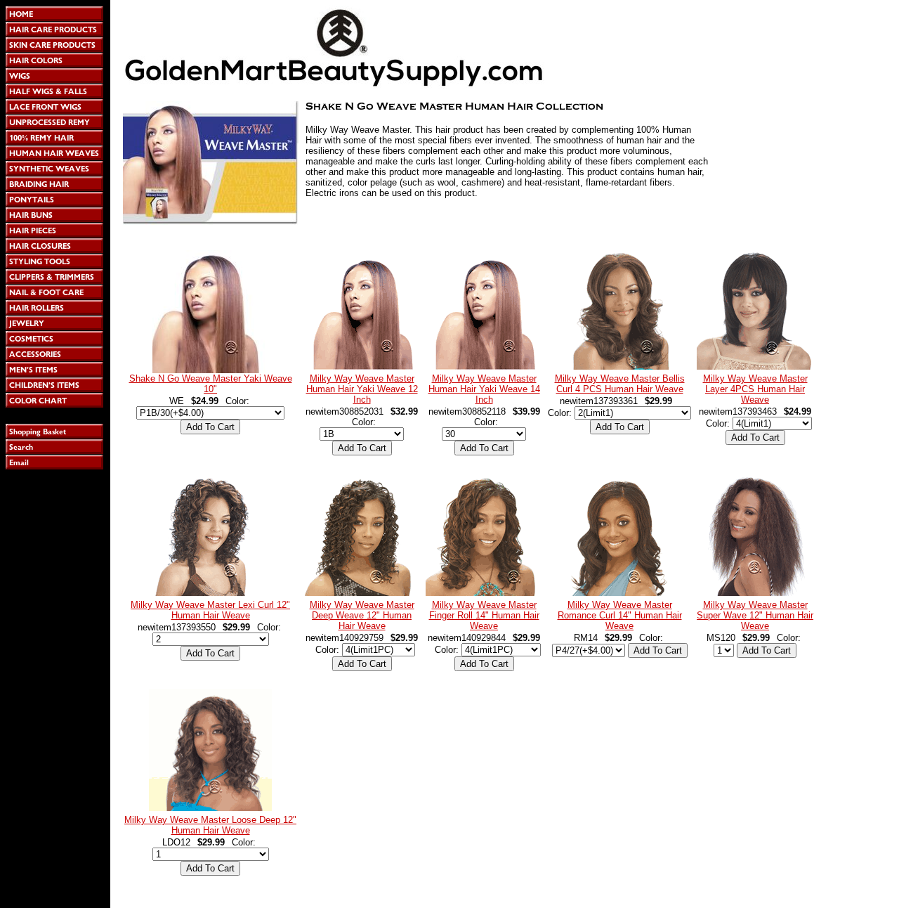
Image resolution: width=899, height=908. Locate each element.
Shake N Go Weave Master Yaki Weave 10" (210, 383)
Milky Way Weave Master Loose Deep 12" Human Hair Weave (210, 825)
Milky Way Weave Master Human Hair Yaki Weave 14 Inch (484, 389)
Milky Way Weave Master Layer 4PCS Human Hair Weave (755, 389)
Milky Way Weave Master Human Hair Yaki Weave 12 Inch (362, 389)
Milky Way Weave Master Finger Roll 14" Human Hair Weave (484, 615)
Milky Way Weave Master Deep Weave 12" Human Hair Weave (362, 615)
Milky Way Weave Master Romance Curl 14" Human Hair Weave (620, 615)
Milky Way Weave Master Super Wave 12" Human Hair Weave (755, 615)
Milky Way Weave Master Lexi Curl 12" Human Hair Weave (210, 610)
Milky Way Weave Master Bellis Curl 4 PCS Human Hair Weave (620, 383)
